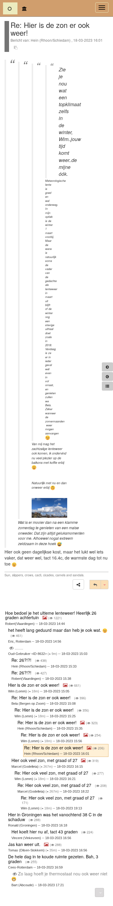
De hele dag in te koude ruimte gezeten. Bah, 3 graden (53, 859)
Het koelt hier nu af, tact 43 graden (45, 832)
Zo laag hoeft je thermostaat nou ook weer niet (62, 874)
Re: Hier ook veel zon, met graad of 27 (51, 773)
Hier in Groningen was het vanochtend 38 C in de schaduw (55, 817)
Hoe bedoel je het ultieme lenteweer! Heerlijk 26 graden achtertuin (50, 615)
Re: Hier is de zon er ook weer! (41, 697)
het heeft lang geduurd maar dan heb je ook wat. (55, 630)
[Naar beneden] (99, 892)
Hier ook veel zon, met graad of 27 (45, 760)
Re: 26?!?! (22, 660)
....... (19, 648)
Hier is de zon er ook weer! (34, 685)
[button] (78, 584)
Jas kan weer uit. (25, 844)
